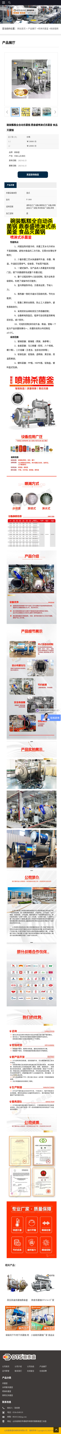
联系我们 (18, 1371)
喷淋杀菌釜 (43, 29)
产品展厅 (32, 29)
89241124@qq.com (20, 1417)
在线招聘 (43, 1371)
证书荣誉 (5, 1371)
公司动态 (30, 1367)
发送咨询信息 (33, 175)
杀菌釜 (5, 1383)
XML (53, 1431)
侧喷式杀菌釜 (7, 1395)
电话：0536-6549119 (15, 1412)
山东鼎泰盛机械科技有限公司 (15, 1431)
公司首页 (5, 1367)
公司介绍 (18, 1367)
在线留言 (30, 1371)
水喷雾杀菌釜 (7, 1387)
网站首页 (21, 29)
